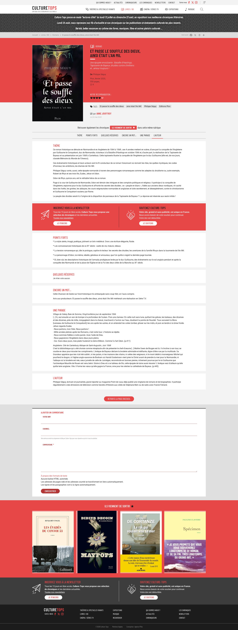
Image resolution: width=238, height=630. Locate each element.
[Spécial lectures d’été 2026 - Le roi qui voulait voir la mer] (141, 542)
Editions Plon (164, 106)
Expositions (173, 9)
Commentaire (47, 444)
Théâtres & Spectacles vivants (102, 9)
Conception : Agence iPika (134, 627)
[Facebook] (55, 614)
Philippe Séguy (150, 106)
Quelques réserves (109, 135)
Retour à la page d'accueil (119, 399)
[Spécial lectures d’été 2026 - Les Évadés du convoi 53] (53, 542)
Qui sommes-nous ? (103, 2)
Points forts (91, 135)
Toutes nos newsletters (63, 218)
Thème (79, 135)
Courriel (46, 429)
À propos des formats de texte (54, 476)
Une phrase (145, 135)
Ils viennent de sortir (122, 127)
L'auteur (157, 135)
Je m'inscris (62, 223)
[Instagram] (62, 614)
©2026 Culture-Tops (102, 627)
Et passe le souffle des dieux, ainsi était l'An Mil (80, 35)
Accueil (35, 35)
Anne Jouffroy (103, 113)
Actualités (118, 2)
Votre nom (47, 416)
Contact (171, 2)
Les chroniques (145, 2)
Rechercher (202, 9)
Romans (55, 35)
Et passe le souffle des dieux (112, 106)
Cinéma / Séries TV (151, 9)
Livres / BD (129, 9)
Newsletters (160, 2)
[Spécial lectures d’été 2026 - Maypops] (97, 542)
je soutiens (148, 223)
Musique (191, 9)
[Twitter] (58, 614)
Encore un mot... (129, 135)
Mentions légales (117, 627)
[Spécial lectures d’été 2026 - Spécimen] (185, 542)
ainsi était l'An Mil (134, 106)
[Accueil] (44, 9)
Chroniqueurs (131, 2)
